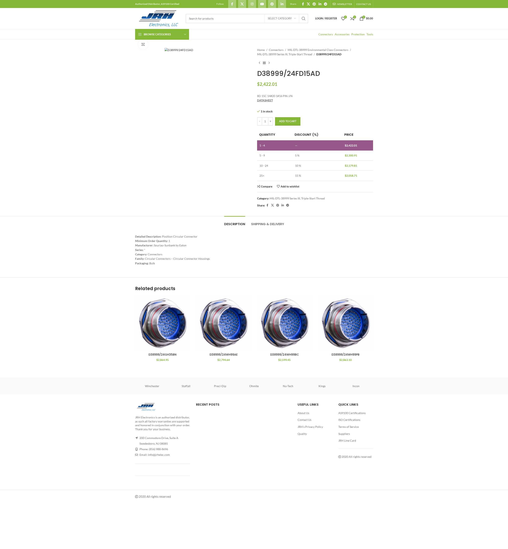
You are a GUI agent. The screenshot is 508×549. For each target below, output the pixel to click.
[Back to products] (264, 63)
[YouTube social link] (262, 4)
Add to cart (287, 121)
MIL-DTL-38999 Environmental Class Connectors (318, 50)
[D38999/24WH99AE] (223, 323)
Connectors (325, 34)
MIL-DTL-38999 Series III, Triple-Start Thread (284, 54)
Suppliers (344, 433)
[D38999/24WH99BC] (284, 323)
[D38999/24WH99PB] (345, 323)
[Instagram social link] (252, 4)
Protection (358, 34)
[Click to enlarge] (143, 44)
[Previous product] (259, 63)
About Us (303, 413)
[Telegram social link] (325, 4)
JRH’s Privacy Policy (310, 426)
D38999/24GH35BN (162, 355)
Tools (369, 34)
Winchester (152, 386)
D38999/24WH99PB (345, 355)
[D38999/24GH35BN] (162, 323)
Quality (302, 433)
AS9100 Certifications (352, 413)
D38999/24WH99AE (224, 355)
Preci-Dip (220, 386)
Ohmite (254, 386)
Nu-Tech (288, 386)
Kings (322, 386)
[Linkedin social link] (282, 4)
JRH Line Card (347, 440)
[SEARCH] (303, 18)
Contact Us (304, 419)
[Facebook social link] (232, 4)
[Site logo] (158, 18)
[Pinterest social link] (272, 4)
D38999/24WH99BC (284, 355)
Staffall (186, 386)
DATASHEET (265, 100)
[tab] (234, 222)
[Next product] (269, 63)
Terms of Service (348, 426)
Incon (356, 386)
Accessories (342, 34)
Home (261, 50)
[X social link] (242, 4)
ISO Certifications (349, 419)
